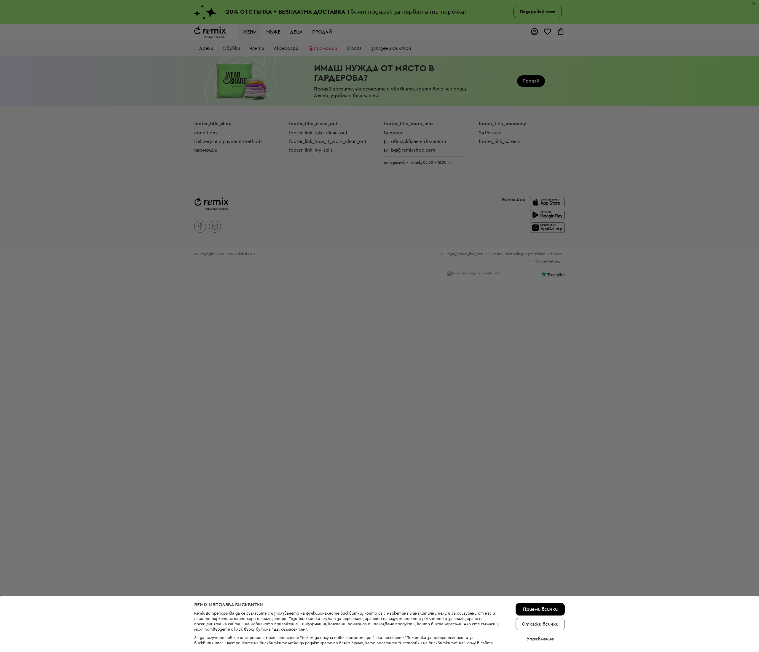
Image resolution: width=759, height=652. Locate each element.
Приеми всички (540, 609)
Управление (540, 639)
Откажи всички (540, 624)
